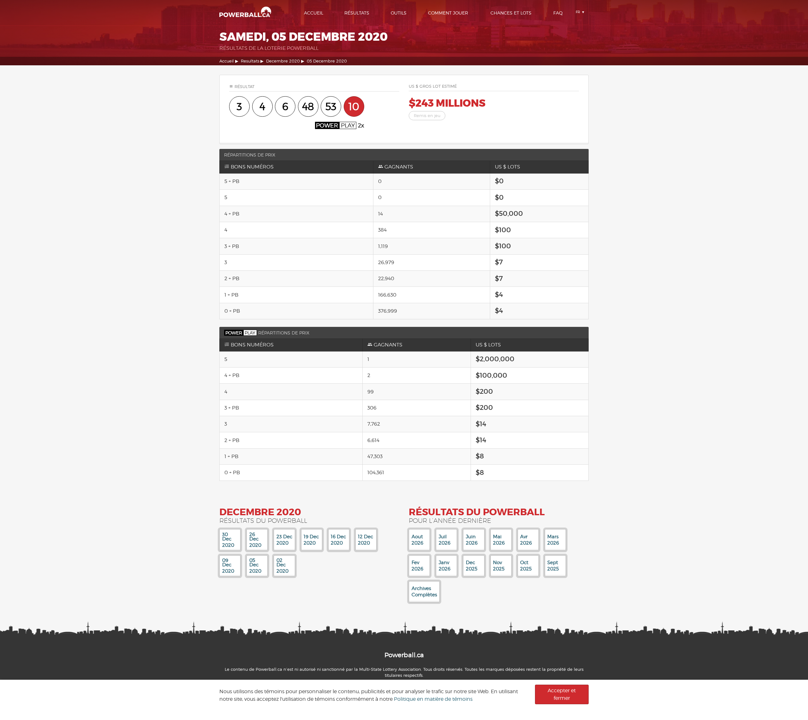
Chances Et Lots (511, 12)
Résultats (356, 12)
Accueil (313, 12)
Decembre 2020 (283, 61)
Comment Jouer (448, 12)
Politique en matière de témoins (433, 699)
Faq (558, 12)
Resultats (250, 61)
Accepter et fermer (562, 694)
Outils (399, 12)
